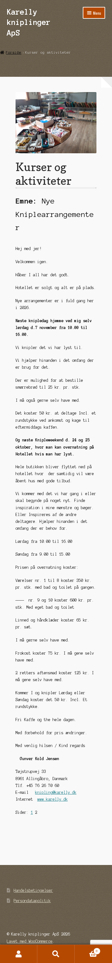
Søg (56, 954)
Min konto (18, 954)
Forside (13, 52)
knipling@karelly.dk (56, 792)
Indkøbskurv (86, 949)
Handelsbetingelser (33, 890)
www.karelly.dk (52, 799)
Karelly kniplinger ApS (28, 22)
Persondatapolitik (32, 901)
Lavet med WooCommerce (30, 941)
